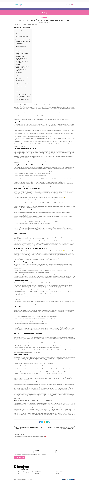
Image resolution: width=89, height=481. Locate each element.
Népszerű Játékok (19, 72)
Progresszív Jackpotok (19, 49)
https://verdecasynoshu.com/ (24, 128)
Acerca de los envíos (38, 471)
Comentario (16, 438)
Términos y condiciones (59, 471)
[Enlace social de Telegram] (49, 422)
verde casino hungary (44, 17)
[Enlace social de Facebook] (40, 422)
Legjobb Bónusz (18, 33)
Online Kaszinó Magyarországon (21, 48)
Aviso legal (57, 473)
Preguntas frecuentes (38, 469)
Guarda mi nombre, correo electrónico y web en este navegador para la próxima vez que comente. (30, 454)
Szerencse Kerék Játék (19, 81)
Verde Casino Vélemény (20, 56)
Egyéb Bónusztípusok (19, 43)
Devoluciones (37, 473)
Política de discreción (38, 475)
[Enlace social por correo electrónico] (44, 422)
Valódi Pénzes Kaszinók (20, 80)
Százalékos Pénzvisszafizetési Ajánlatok (22, 34)
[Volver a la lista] (44, 427)
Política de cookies (59, 469)
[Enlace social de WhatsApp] (47, 422)
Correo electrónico (38, 450)
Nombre (15, 450)
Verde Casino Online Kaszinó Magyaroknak (23, 41)
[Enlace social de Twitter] (42, 422)
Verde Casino (18, 64)
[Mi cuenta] (70, 5)
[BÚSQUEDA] (66, 5)
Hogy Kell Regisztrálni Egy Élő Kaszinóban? (23, 94)
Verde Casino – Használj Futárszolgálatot (23, 39)
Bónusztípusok (18, 51)
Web (56, 450)
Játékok (17, 92)
